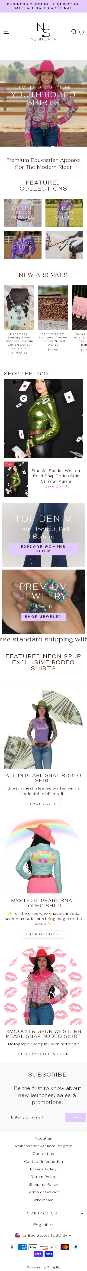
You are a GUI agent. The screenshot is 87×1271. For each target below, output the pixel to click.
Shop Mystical (43, 934)
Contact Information (43, 1161)
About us (43, 1138)
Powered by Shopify (43, 1267)
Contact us (43, 1153)
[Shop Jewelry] (43, 602)
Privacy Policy (43, 1169)
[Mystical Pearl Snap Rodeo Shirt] (43, 854)
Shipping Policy (43, 1184)
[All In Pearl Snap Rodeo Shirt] (43, 729)
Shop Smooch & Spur (43, 1054)
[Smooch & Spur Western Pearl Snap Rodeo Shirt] (43, 985)
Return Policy (43, 1177)
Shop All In (43, 804)
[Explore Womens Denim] (43, 535)
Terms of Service (43, 1192)
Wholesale (43, 1200)
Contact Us (42, 1213)
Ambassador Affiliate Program (43, 1146)
